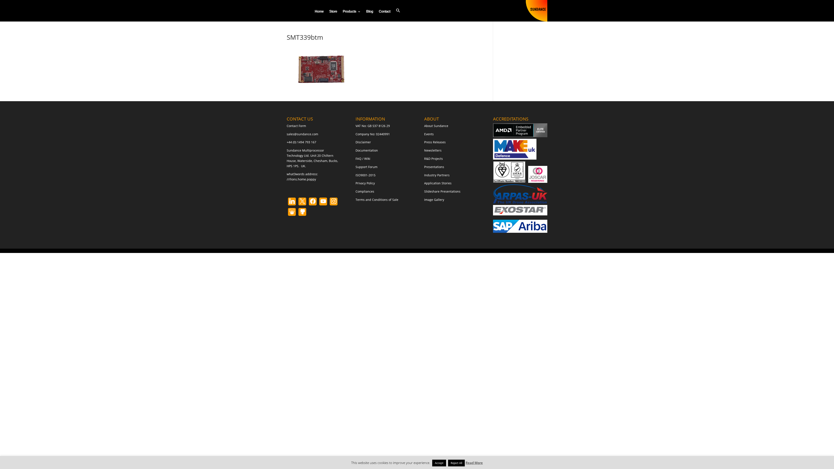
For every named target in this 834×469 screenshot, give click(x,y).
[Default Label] (292, 201)
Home (319, 11)
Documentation (367, 150)
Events (429, 134)
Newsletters (433, 150)
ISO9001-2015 (366, 175)
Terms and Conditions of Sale (377, 200)
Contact (384, 11)
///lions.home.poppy (301, 179)
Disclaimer (363, 142)
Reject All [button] (456, 463)
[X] (302, 201)
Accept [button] (439, 463)
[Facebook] (313, 201)
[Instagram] (323, 201)
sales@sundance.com (302, 134)
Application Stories (438, 183)
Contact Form (296, 126)
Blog (369, 11)
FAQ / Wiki (363, 159)
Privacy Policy (365, 183)
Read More (474, 463)
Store (333, 11)
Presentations (434, 167)
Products (349, 11)
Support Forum (366, 167)
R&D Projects (433, 159)
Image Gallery (434, 200)
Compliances (365, 191)
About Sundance (436, 126)
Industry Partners (437, 175)
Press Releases (435, 142)
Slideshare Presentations (442, 191)
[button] (398, 14)
